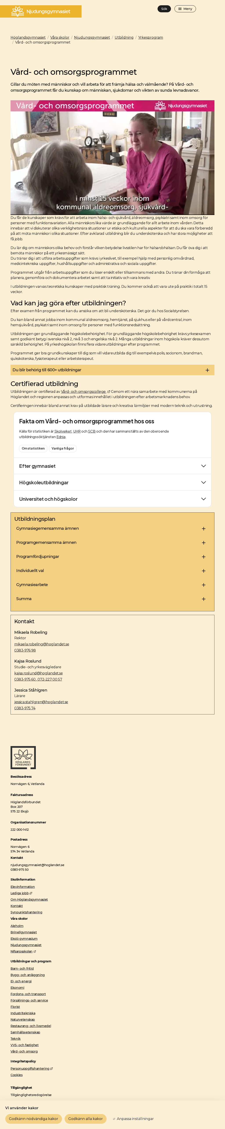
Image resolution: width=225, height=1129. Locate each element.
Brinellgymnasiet (24, 932)
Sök (164, 9)
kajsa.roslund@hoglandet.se (38, 673)
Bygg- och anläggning (28, 975)
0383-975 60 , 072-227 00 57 (38, 679)
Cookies (17, 1075)
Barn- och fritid (22, 969)
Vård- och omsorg (24, 1051)
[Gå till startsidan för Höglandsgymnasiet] (23, 768)
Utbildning (124, 37)
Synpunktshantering (26, 912)
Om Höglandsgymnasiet (29, 899)
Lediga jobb (21, 893)
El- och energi (21, 981)
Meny (187, 9)
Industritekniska (23, 1013)
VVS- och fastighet (25, 1045)
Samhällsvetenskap (25, 1032)
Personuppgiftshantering (32, 1069)
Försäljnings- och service (29, 1000)
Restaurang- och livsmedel (31, 1026)
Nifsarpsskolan (23, 951)
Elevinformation (23, 887)
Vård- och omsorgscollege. (85, 391)
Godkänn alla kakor (85, 1119)
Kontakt (17, 906)
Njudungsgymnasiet (92, 37)
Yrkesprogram (150, 37)
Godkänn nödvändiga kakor (33, 1119)
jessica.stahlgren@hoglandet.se (41, 702)
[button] (112, 370)
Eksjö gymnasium (24, 939)
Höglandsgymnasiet (28, 37)
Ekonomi (17, 988)
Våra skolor (59, 37)
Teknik (16, 1039)
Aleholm (17, 926)
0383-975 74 (24, 708)
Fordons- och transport (28, 994)
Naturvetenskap (23, 1020)
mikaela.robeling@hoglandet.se (41, 644)
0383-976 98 (25, 650)
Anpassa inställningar (135, 1119)
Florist (15, 1007)
